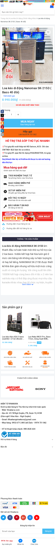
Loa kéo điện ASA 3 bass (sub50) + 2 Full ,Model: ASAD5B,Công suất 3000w (13, 338)
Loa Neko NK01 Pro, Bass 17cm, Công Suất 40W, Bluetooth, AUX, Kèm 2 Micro (39, 338)
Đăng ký (48, 531)
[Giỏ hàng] (51, 7)
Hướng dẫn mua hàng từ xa (18, 224)
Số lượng (6, 110)
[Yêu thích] (48, 32)
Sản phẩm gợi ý (12, 307)
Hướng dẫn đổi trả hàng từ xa (19, 228)
